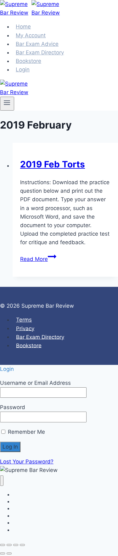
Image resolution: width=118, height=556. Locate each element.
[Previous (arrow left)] (2, 553)
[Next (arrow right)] (9, 553)
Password (12, 407)
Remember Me (25, 432)
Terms (24, 320)
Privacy (25, 328)
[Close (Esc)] (22, 545)
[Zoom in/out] (2, 545)
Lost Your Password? (26, 461)
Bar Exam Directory (40, 337)
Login (23, 69)
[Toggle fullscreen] (9, 545)
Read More (38, 259)
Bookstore (29, 345)
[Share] (15, 545)
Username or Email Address (35, 383)
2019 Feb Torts (52, 164)
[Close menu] (1, 480)
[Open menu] (7, 104)
